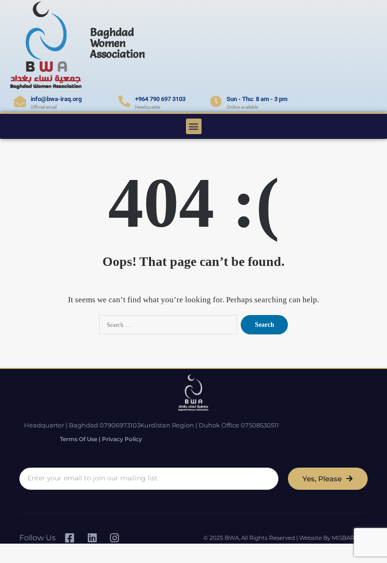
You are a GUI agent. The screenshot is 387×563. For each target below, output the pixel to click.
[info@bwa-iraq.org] (20, 101)
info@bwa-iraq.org (56, 98)
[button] (194, 126)
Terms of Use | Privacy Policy (101, 439)
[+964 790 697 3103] (124, 101)
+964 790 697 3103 (160, 98)
